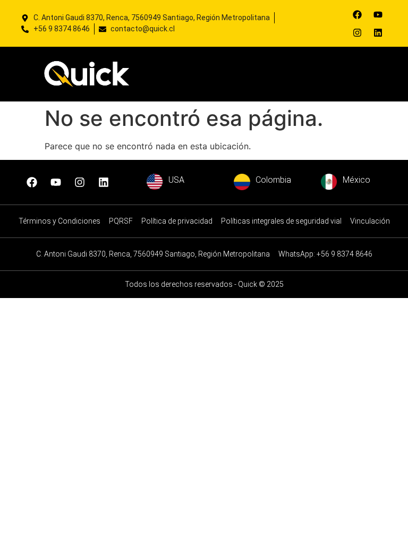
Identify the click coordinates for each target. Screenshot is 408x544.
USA (176, 180)
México (356, 180)
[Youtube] (378, 14)
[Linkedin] (378, 32)
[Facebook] (357, 14)
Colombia (273, 180)
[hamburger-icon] (320, 74)
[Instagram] (357, 32)
